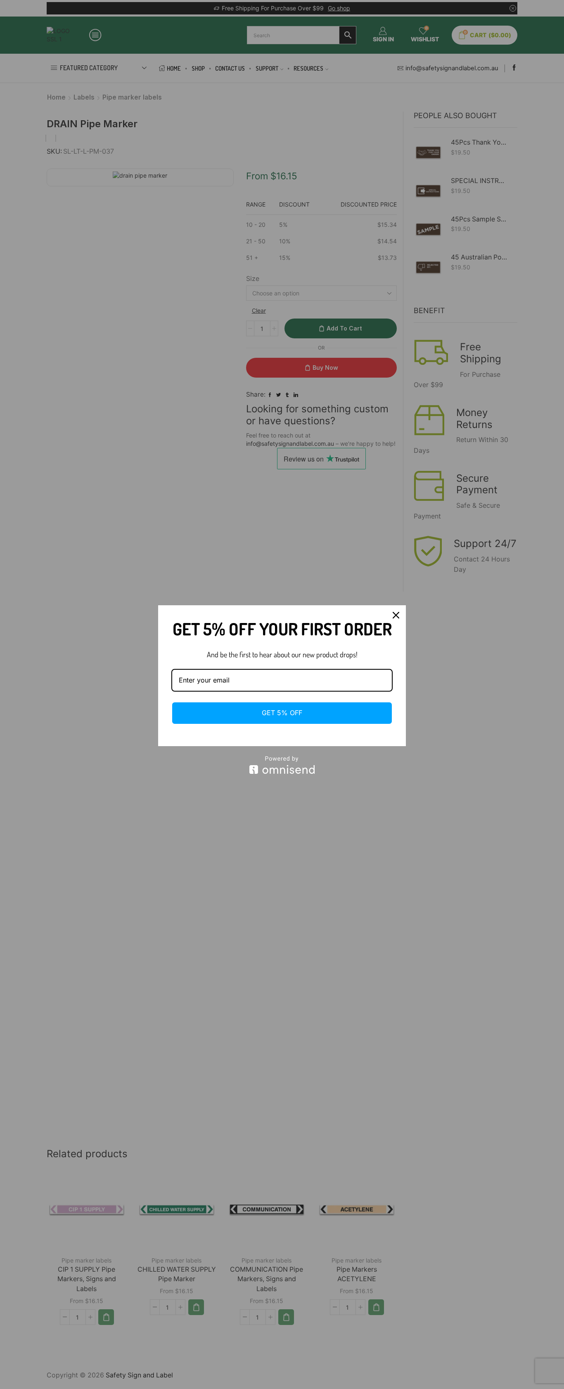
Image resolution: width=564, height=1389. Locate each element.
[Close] (396, 615)
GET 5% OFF (282, 713)
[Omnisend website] (282, 765)
